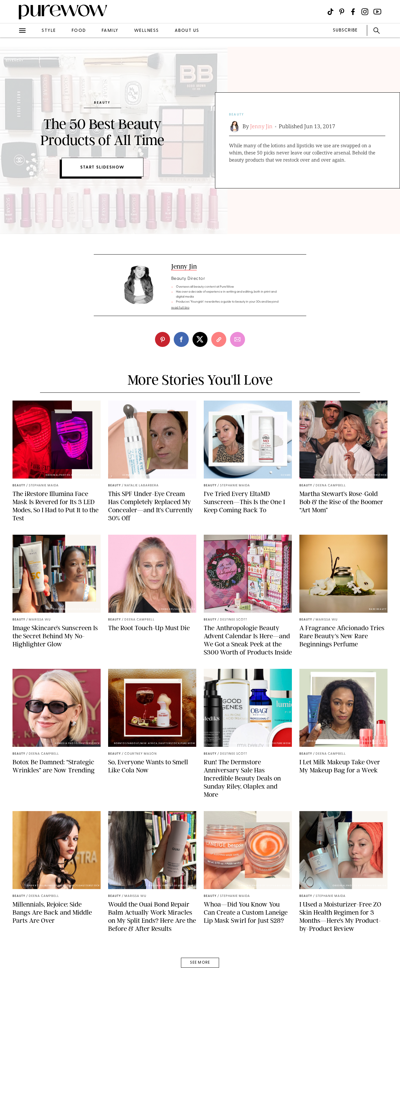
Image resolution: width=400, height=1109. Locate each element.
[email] (237, 339)
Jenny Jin (261, 126)
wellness (146, 30)
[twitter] (200, 339)
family (110, 30)
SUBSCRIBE (345, 30)
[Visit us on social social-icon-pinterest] (341, 11)
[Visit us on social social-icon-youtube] (377, 12)
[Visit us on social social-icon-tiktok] (330, 11)
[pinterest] (162, 339)
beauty (236, 114)
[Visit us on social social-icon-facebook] (353, 11)
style (49, 30)
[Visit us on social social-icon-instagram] (365, 12)
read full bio (180, 307)
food (79, 30)
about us (187, 30)
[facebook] (181, 339)
